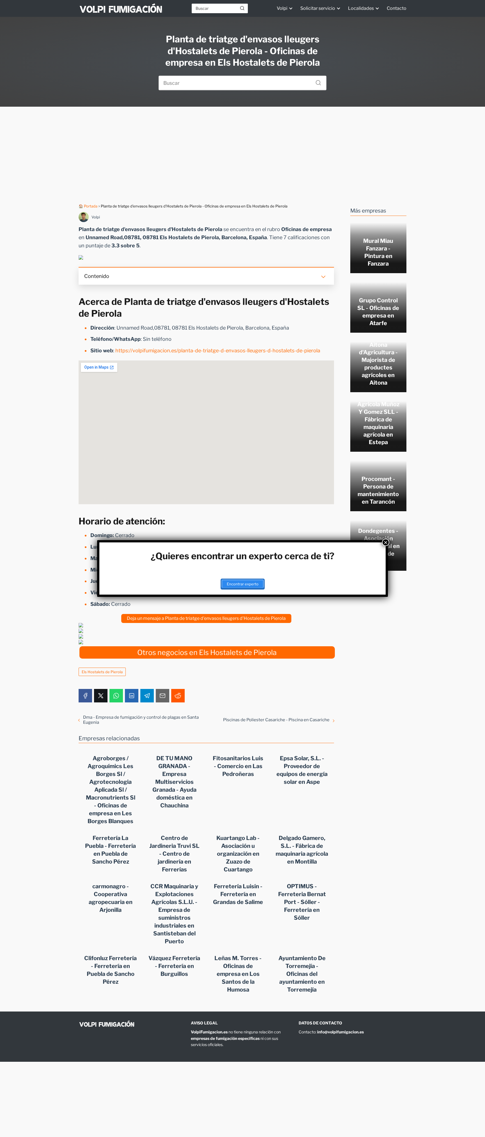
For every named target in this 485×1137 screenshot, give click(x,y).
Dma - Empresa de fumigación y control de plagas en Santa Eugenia (141, 720)
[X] (100, 695)
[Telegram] (147, 695)
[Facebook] (85, 695)
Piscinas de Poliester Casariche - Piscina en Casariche (276, 719)
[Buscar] (242, 8)
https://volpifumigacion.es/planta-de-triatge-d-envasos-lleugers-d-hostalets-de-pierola (217, 350)
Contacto (396, 8)
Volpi (282, 8)
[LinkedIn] (131, 695)
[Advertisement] (242, 155)
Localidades (361, 8)
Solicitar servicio (317, 8)
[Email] (162, 695)
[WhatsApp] (116, 695)
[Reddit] (178, 695)
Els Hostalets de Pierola (102, 672)
